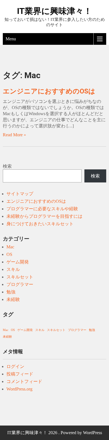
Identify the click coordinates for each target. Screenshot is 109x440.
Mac (10, 246)
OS (9, 254)
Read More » (14, 134)
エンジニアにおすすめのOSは (49, 91)
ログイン (15, 366)
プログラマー (19, 284)
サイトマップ (19, 193)
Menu (11, 38)
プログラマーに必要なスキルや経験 (42, 208)
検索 (7, 166)
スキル (13, 269)
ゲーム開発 (17, 261)
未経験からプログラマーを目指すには (44, 216)
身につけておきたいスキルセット (40, 223)
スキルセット (19, 277)
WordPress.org (19, 389)
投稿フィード (19, 374)
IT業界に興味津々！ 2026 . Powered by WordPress (54, 432)
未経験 (13, 299)
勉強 (10, 292)
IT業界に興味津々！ (54, 11)
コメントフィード (24, 381)
